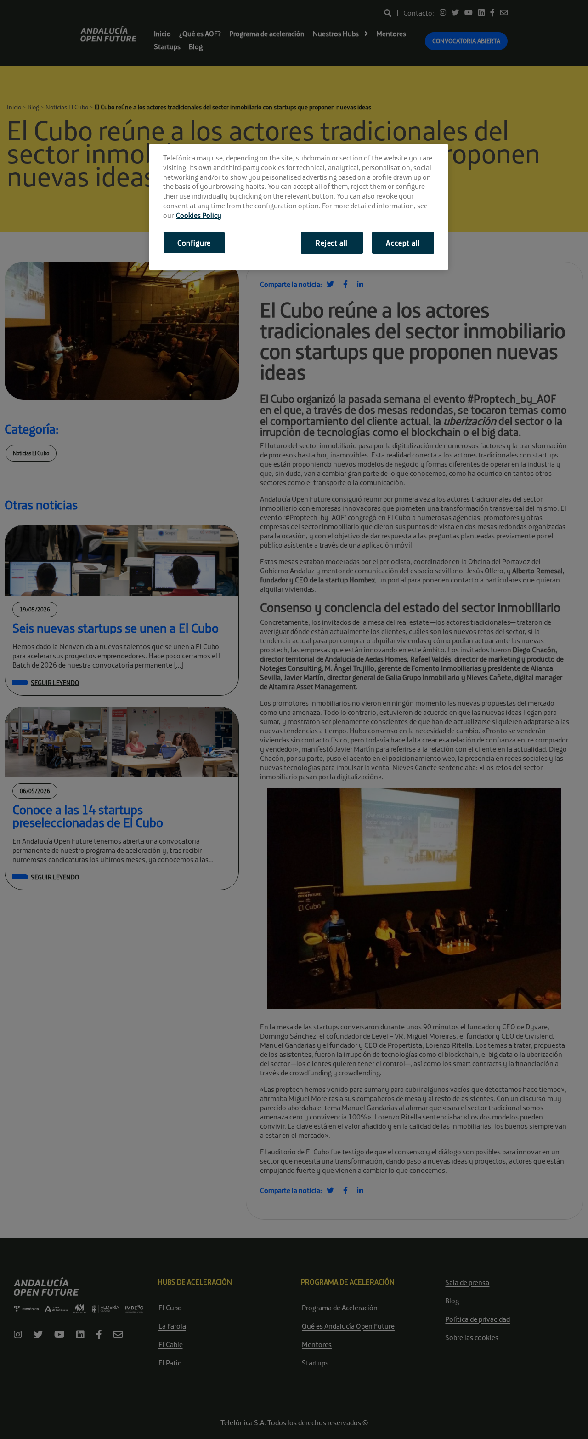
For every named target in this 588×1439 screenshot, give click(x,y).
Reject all (332, 242)
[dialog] (298, 207)
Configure (194, 242)
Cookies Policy (198, 215)
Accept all (403, 242)
